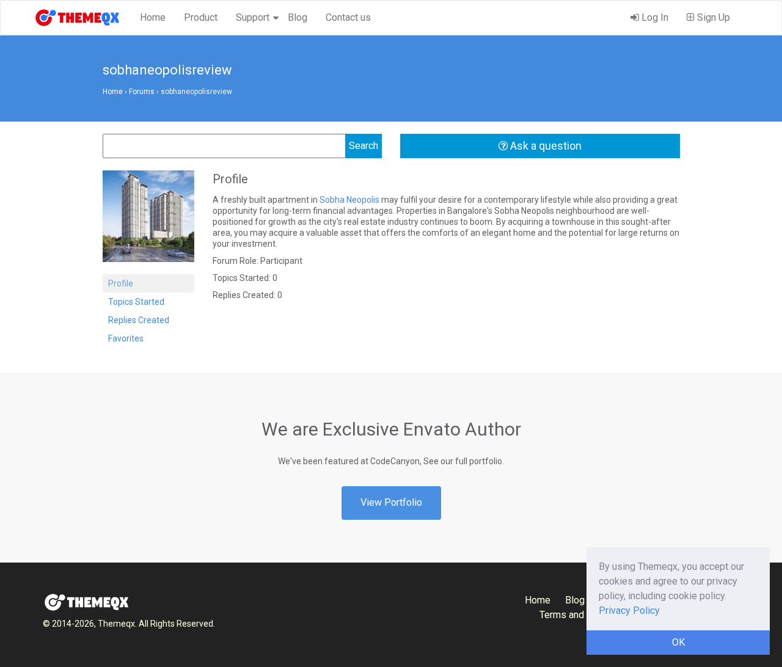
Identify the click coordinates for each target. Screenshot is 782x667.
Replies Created (138, 320)
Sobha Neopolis (349, 200)
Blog (297, 17)
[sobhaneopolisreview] (148, 222)
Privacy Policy (629, 610)
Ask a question (545, 145)
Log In (653, 17)
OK (678, 642)
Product (200, 17)
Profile (120, 283)
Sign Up (712, 17)
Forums (142, 91)
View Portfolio (391, 502)
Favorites (126, 338)
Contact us (348, 17)
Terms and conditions (585, 615)
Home (153, 17)
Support (252, 17)
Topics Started (136, 302)
